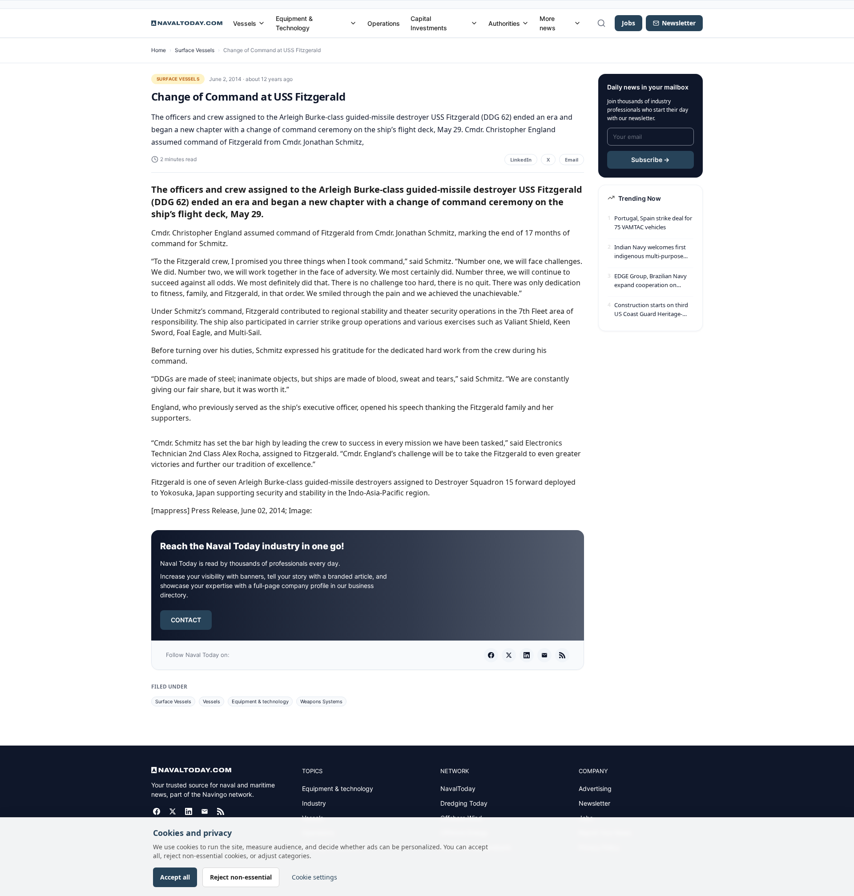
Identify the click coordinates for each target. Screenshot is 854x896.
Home (158, 50)
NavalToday (457, 788)
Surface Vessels (194, 50)
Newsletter (594, 803)
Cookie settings (314, 877)
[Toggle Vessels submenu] (261, 23)
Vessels (244, 23)
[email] (544, 655)
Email (571, 159)
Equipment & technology (260, 701)
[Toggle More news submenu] (577, 23)
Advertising (595, 788)
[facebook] (491, 655)
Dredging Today (463, 803)
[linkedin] (527, 655)
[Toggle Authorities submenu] (525, 23)
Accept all (175, 877)
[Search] (601, 23)
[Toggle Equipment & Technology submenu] (353, 23)
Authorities (504, 23)
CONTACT (186, 620)
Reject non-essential (241, 877)
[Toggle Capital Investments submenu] (474, 23)
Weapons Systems (321, 701)
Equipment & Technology (294, 23)
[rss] (562, 655)
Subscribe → (650, 159)
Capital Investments (429, 23)
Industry (314, 803)
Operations (383, 23)
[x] (509, 655)
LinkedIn (521, 159)
